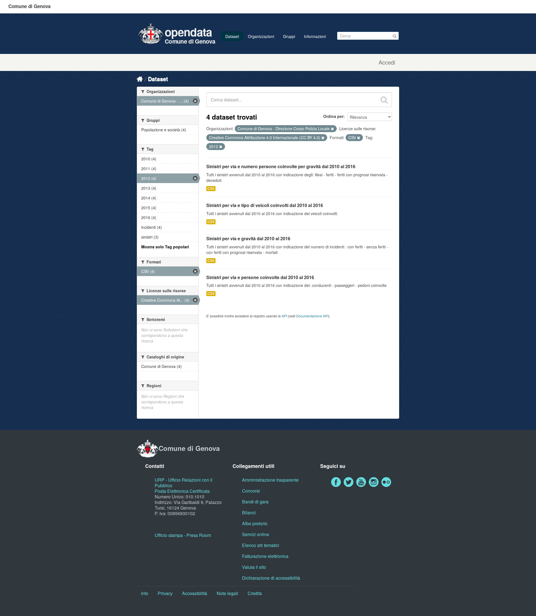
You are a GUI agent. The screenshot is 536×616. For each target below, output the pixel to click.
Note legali (227, 593)
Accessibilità (194, 593)
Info (144, 593)
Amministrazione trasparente (270, 480)
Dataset (232, 36)
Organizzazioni (261, 36)
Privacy (165, 593)
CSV (210, 188)
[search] (384, 100)
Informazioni (315, 36)
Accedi (387, 62)
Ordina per (333, 116)
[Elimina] (332, 129)
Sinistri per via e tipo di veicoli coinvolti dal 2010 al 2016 (264, 205)
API (284, 315)
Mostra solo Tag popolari (165, 246)
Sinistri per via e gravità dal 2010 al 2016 (248, 238)
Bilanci (249, 512)
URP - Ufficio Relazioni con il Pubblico (183, 483)
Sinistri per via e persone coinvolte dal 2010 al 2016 (260, 277)
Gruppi (289, 36)
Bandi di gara (255, 501)
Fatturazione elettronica (265, 556)
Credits (255, 593)
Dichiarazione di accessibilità (271, 578)
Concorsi (251, 490)
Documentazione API (312, 315)
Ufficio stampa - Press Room (183, 535)
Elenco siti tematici (260, 545)
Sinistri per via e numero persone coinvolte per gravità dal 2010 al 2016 (280, 166)
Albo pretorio (254, 523)
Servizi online (255, 534)
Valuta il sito (254, 567)
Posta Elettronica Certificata (182, 491)
